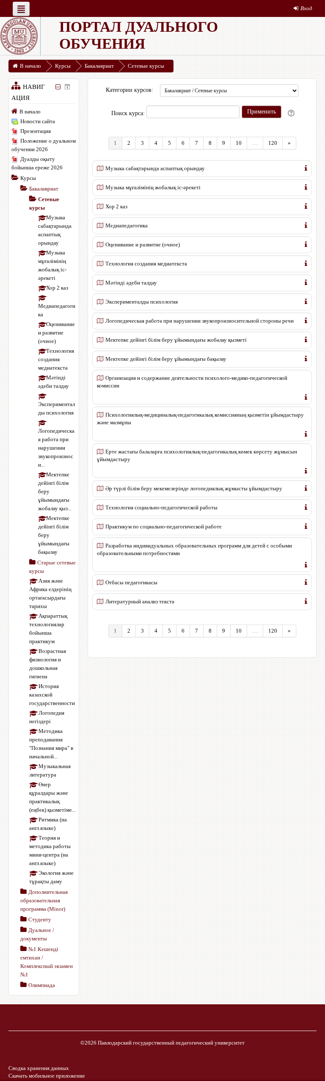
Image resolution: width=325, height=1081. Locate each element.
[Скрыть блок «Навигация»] (58, 87)
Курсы (28, 178)
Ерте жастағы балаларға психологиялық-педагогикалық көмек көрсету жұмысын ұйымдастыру (197, 455)
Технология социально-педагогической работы (161, 507)
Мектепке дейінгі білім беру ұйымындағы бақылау (165, 359)
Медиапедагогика (126, 225)
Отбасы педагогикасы (131, 582)
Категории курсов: (129, 90)
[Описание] (306, 167)
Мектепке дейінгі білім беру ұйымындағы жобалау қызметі (176, 340)
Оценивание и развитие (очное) (142, 244)
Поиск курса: (128, 113)
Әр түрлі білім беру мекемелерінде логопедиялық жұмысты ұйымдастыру (193, 488)
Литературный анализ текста (139, 601)
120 (272, 143)
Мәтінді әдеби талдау (131, 282)
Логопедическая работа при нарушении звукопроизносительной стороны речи (199, 321)
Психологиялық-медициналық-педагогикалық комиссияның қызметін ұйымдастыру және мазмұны (200, 419)
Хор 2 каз (116, 206)
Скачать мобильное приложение (46, 1076)
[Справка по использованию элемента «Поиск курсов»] (291, 113)
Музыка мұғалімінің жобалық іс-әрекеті (153, 187)
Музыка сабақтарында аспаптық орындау (155, 168)
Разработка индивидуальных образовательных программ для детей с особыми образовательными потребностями (194, 549)
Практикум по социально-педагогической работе (163, 526)
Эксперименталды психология (141, 302)
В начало (30, 111)
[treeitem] (43, 111)
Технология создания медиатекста (146, 263)
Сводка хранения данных (38, 1068)
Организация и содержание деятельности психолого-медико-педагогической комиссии (192, 382)
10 (239, 143)
